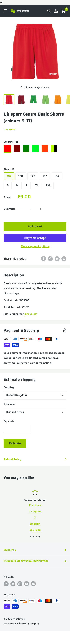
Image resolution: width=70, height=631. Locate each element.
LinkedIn (35, 523)
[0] (63, 11)
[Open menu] (5, 10)
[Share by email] (63, 258)
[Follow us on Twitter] (12, 583)
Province (9, 404)
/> (35, 94)
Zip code (9, 421)
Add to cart (35, 226)
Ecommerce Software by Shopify (21, 623)
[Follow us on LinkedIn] (33, 583)
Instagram (35, 511)
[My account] (56, 11)
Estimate (15, 443)
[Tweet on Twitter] (57, 258)
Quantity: (9, 209)
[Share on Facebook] (43, 258)
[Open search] (49, 11)
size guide (31, 314)
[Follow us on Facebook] (6, 583)
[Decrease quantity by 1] (21, 209)
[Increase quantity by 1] (40, 209)
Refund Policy (12, 459)
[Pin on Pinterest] (50, 258)
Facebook (35, 505)
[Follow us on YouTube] (26, 583)
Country (9, 387)
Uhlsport (10, 129)
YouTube (35, 530)
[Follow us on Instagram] (19, 583)
